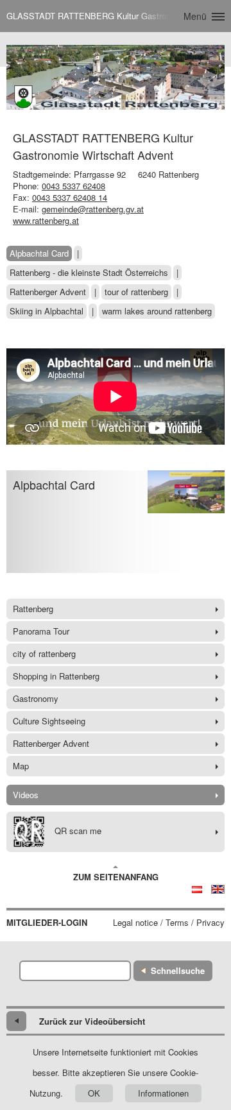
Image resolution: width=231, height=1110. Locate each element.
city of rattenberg (44, 653)
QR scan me (78, 830)
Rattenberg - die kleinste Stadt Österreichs (89, 272)
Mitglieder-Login (46, 922)
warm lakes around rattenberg (157, 311)
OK (94, 1093)
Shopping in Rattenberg (56, 676)
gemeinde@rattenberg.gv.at (93, 209)
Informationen (163, 1093)
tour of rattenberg (136, 292)
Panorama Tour (41, 631)
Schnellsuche (178, 970)
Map (21, 766)
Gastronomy (35, 698)
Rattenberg (33, 608)
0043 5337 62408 (73, 186)
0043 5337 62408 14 (69, 197)
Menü (195, 16)
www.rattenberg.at (46, 220)
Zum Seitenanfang (115, 877)
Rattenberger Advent (48, 292)
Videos (25, 795)
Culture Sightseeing (49, 721)
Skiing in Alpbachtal (46, 311)
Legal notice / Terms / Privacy (169, 922)
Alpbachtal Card (39, 253)
